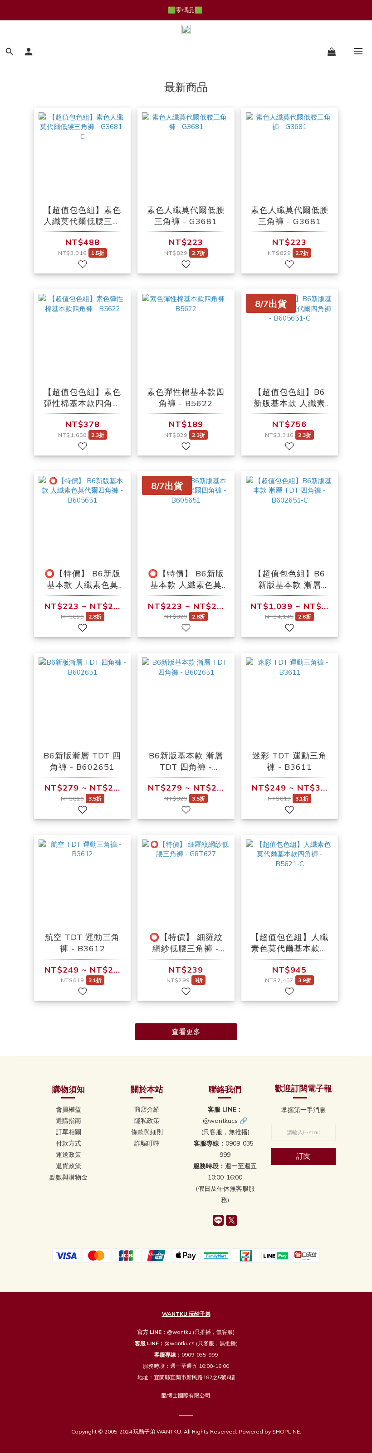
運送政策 (68, 1155)
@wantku (179, 1331)
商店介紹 (147, 1109)
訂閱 (303, 1155)
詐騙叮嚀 (147, 1143)
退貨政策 (68, 1166)
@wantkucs (179, 1343)
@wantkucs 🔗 (225, 1121)
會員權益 (68, 1109)
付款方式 (68, 1143)
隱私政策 (147, 1121)
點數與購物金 (68, 1177)
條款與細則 (147, 1132)
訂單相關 (68, 1132)
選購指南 (68, 1121)
